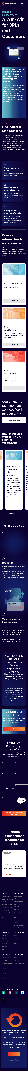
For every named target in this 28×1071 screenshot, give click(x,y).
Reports (7, 852)
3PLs (4, 85)
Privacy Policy (16, 1060)
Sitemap (10, 1060)
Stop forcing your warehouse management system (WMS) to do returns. (13, 869)
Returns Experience (13, 283)
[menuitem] (8, 911)
